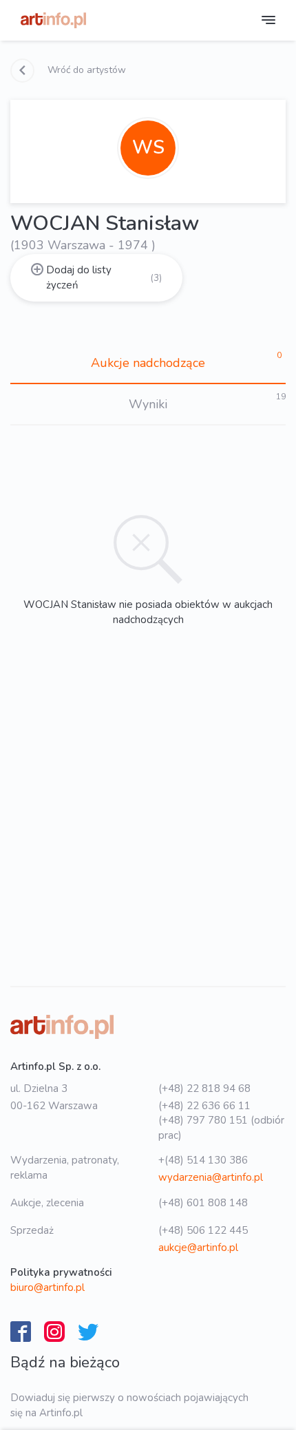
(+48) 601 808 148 (203, 1203)
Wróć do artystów (85, 69)
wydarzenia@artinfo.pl (210, 1177)
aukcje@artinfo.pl (198, 1247)
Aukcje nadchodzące (148, 363)
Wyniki (148, 404)
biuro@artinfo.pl (47, 1287)
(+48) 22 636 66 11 (204, 1106)
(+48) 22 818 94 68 (204, 1088)
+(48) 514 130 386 (203, 1160)
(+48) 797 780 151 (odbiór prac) (221, 1127)
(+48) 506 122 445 (203, 1230)
